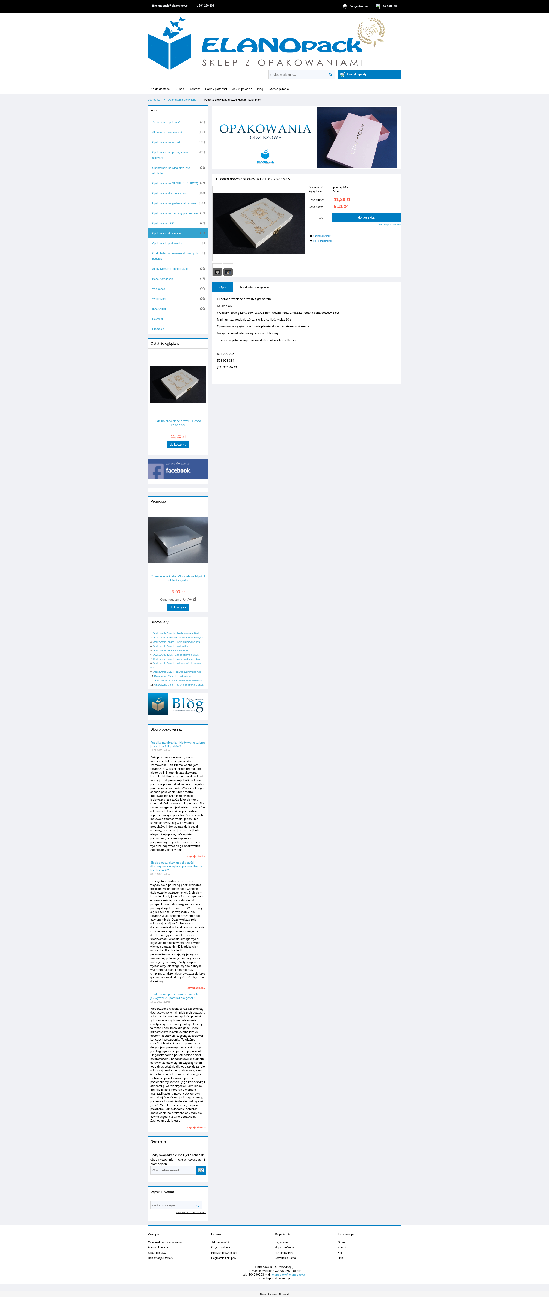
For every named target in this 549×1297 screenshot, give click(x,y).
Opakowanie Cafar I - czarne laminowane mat (177, 672)
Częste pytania (220, 1247)
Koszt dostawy (157, 1252)
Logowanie (281, 1242)
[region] (306, 137)
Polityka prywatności (224, 1252)
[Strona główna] (266, 42)
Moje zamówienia (285, 1247)
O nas (341, 1242)
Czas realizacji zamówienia (165, 1242)
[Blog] (178, 704)
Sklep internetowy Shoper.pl (274, 1294)
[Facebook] (178, 469)
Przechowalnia (283, 1252)
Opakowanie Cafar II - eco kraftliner (172, 676)
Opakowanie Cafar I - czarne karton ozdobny (176, 659)
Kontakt (342, 1247)
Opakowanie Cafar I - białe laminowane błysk (176, 633)
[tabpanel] (306, 336)
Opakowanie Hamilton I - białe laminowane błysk (178, 637)
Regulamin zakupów (223, 1258)
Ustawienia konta (285, 1258)
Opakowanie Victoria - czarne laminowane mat (178, 680)
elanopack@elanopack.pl (289, 1274)
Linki (341, 1258)
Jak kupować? (220, 1242)
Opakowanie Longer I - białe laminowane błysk (177, 642)
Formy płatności (158, 1247)
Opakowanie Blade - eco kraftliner (170, 650)
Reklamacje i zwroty (160, 1258)
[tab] (222, 287)
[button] (320, 236)
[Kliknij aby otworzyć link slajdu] (306, 137)
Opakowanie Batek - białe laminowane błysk (176, 654)
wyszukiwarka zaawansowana (191, 1212)
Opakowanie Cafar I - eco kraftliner (171, 646)
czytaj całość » (196, 856)
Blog (340, 1252)
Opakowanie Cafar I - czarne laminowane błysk (179, 684)
